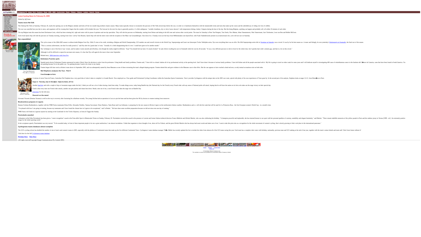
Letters (86, 12)
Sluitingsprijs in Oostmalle (337, 42)
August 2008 (7, 25)
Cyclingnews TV (22, 12)
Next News (32, 137)
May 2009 (6, 21)
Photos (73, 12)
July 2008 (6, 23)
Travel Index (217, 147)
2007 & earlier (8, 31)
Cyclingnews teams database (41, 133)
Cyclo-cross (61, 12)
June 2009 (7, 22)
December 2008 (8, 30)
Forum (97, 12)
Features (40, 12)
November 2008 (8, 28)
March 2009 (7, 19)
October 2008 (7, 27)
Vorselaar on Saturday (267, 42)
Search (91, 12)
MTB (49, 12)
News (30, 12)
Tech (34, 12)
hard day (40, 85)
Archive (210, 147)
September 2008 (8, 26)
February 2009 (8, 17)
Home (204, 147)
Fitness (79, 12)
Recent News (8, 15)
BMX (54, 12)
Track (67, 12)
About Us (211, 148)
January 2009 (7, 16)
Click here (35, 92)
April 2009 (7, 20)
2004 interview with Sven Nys (59, 55)
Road (45, 12)
